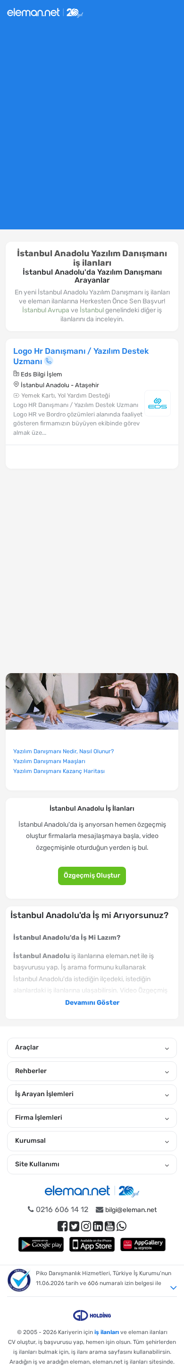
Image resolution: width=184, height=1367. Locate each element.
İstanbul (92, 310)
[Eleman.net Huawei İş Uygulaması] (143, 1244)
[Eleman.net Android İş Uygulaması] (41, 1244)
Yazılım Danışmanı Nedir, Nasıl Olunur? (63, 751)
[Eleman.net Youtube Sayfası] (110, 1226)
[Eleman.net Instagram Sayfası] (86, 1226)
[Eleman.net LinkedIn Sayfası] (98, 1226)
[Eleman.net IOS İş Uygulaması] (92, 1244)
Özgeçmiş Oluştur (92, 875)
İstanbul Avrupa (45, 310)
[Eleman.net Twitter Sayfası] (74, 1226)
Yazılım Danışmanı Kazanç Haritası (59, 771)
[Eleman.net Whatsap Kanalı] (121, 1226)
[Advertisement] (92, 131)
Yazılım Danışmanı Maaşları (49, 761)
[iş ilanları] (45, 11)
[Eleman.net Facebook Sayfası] (62, 1226)
